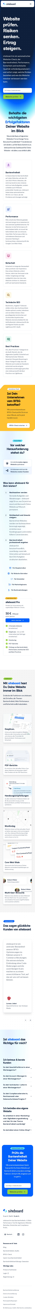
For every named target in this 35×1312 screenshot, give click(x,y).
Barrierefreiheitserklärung (11, 1290)
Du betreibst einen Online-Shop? (16, 1130)
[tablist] (17, 466)
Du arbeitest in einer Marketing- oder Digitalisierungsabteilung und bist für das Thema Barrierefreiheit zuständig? (16, 1120)
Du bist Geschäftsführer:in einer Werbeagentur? (16, 1068)
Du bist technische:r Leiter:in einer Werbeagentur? (15, 1086)
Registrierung (7, 1277)
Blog (4, 1247)
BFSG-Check (7, 1254)
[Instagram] (23, 1234)
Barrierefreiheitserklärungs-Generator (16, 1261)
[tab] (17, 463)
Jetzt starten (16, 620)
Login (5, 1273)
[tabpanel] (17, 569)
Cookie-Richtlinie (8, 1297)
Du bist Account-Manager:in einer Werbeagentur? (15, 1077)
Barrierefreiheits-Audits (11, 1251)
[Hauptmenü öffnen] (30, 4)
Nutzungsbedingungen (10, 1301)
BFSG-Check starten (17, 425)
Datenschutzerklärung (10, 1293)
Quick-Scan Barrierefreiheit (12, 1258)
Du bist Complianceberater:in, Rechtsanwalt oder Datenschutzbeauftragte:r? (15, 1096)
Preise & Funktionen (9, 1270)
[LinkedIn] (18, 1234)
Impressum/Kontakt (9, 1304)
